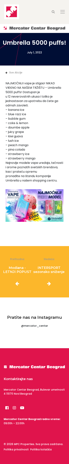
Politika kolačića (41, 449)
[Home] (34, 28)
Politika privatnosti (16, 449)
